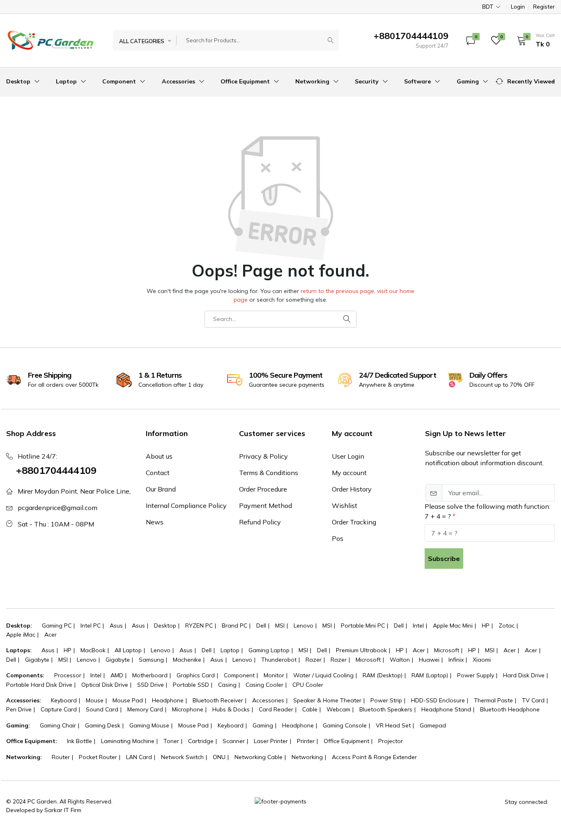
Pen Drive (19, 709)
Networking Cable (259, 757)
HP (486, 625)
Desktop (19, 81)
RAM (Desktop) (382, 675)
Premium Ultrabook (361, 650)
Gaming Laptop (269, 650)
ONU (219, 757)
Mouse (94, 700)
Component (120, 81)
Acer (50, 634)
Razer (314, 659)
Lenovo (303, 625)
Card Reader (276, 709)
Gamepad (433, 725)
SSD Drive (150, 684)
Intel (418, 625)
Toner (171, 741)
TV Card (533, 700)
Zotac (507, 625)
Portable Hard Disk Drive (39, 684)
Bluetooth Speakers (385, 709)
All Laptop (128, 650)
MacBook (93, 650)
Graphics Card (196, 675)
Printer (306, 741)
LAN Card (139, 757)
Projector (390, 741)
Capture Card (59, 709)
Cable (309, 709)
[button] (533, 40)
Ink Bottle (79, 741)
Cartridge (201, 741)
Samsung (151, 659)
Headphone (168, 700)
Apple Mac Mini (453, 625)
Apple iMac (20, 634)
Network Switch (182, 757)
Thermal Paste (493, 700)
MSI (280, 625)
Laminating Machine (127, 741)
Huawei (429, 659)
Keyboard (64, 700)
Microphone (187, 709)
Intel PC (90, 625)
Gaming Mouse (149, 725)
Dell (261, 625)
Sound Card (102, 709)
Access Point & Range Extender (374, 757)
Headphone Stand (446, 709)
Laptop (67, 81)
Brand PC (234, 625)
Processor (67, 675)
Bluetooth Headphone (510, 709)
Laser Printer (271, 741)
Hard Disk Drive (524, 675)
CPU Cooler (307, 684)
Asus (116, 625)
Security (367, 81)
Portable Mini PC (363, 625)
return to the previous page (337, 291)
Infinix (456, 659)
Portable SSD (191, 684)
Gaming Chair (58, 725)
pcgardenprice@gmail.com (57, 507)
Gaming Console (345, 725)
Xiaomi (482, 659)
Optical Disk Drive (104, 684)
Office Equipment (246, 81)
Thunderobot (279, 659)
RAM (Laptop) (430, 675)
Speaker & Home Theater (327, 700)
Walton (400, 659)
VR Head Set (393, 725)
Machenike (187, 659)
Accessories (179, 81)
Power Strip (386, 700)
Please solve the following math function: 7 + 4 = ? (487, 511)
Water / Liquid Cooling (323, 675)
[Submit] (330, 40)
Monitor (274, 675)
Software (418, 81)
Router (61, 757)
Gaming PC (56, 625)
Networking (313, 81)
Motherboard (150, 675)
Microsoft (446, 650)
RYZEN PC (199, 625)
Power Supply (475, 675)
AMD (116, 675)
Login (518, 6)
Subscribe (444, 558)
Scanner (234, 741)
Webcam (338, 709)
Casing (227, 684)
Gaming (469, 81)
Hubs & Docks (231, 709)
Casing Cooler (264, 684)
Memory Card (145, 709)
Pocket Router (98, 757)
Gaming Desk (102, 725)
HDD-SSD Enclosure (438, 700)
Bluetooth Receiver (218, 700)
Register (544, 6)
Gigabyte (37, 659)
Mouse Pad (128, 700)
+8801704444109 (56, 470)
